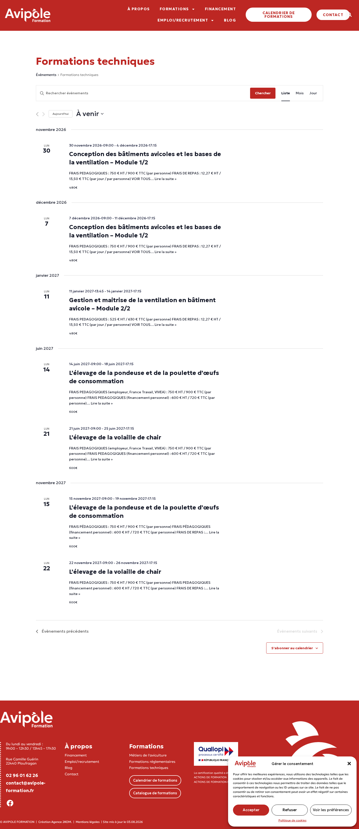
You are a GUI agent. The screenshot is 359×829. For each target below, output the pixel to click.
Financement (76, 755)
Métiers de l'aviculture (148, 755)
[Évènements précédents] (37, 114)
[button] (349, 763)
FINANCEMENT (220, 9)
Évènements (46, 75)
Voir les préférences (331, 810)
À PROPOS (138, 9)
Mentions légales (88, 822)
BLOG (230, 20)
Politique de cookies (292, 820)
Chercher (263, 93)
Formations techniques (148, 767)
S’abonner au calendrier (292, 648)
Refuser (290, 810)
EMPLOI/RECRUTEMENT (183, 20)
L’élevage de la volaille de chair (115, 437)
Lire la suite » (165, 179)
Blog (68, 767)
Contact (71, 774)
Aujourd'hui (61, 114)
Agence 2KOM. (61, 822)
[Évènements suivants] (43, 114)
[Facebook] (10, 803)
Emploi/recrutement (82, 761)
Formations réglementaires (152, 761)
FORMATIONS (174, 9)
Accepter (251, 810)
